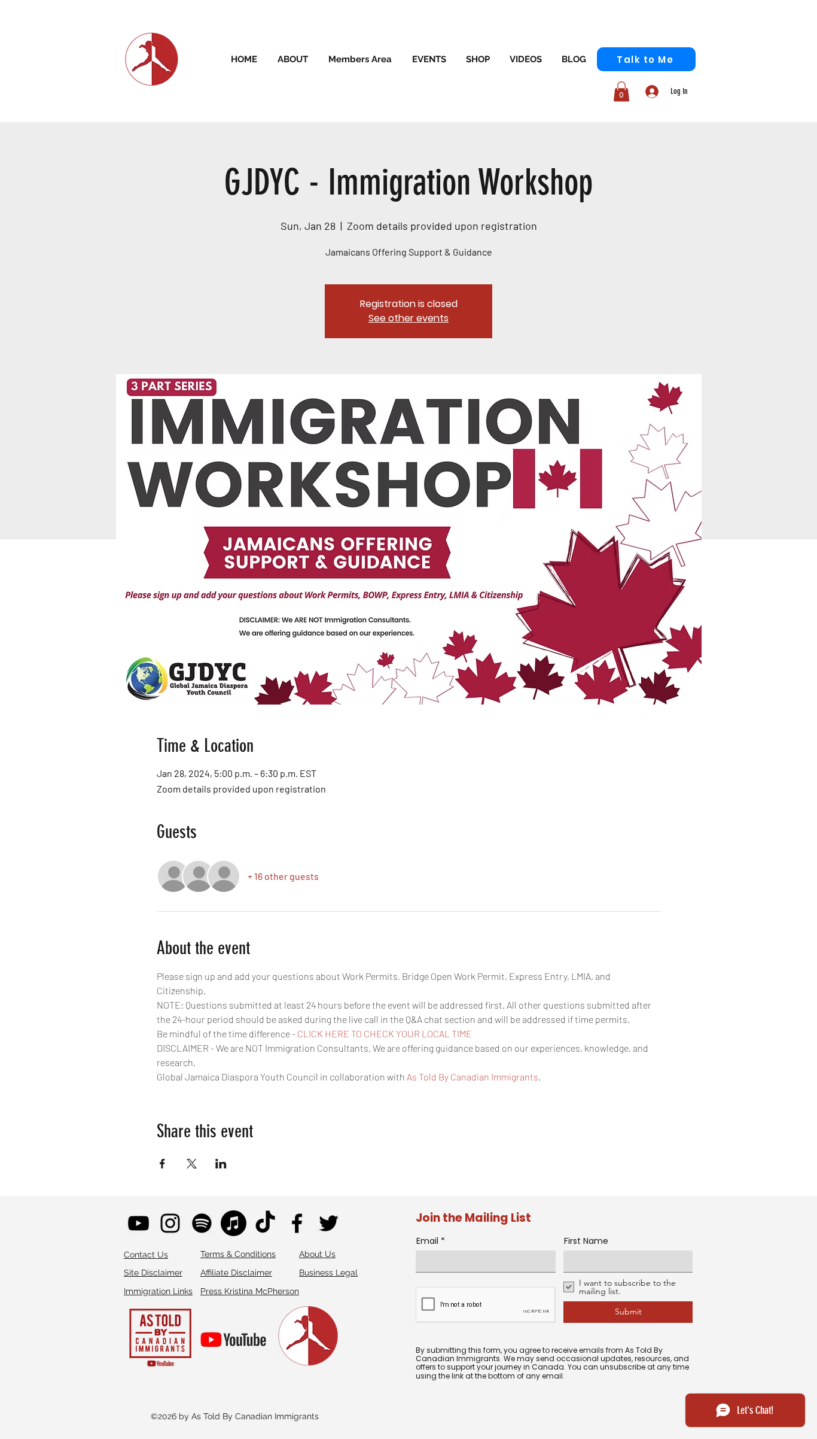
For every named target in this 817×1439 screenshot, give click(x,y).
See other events (408, 318)
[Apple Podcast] (233, 1223)
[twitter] (329, 1223)
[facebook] (297, 1223)
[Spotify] (202, 1223)
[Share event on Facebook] (162, 1163)
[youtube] (138, 1223)
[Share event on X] (191, 1163)
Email (427, 1241)
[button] (360, 58)
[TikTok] (265, 1223)
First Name (586, 1241)
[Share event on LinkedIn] (221, 1163)
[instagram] (170, 1223)
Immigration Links (158, 1291)
